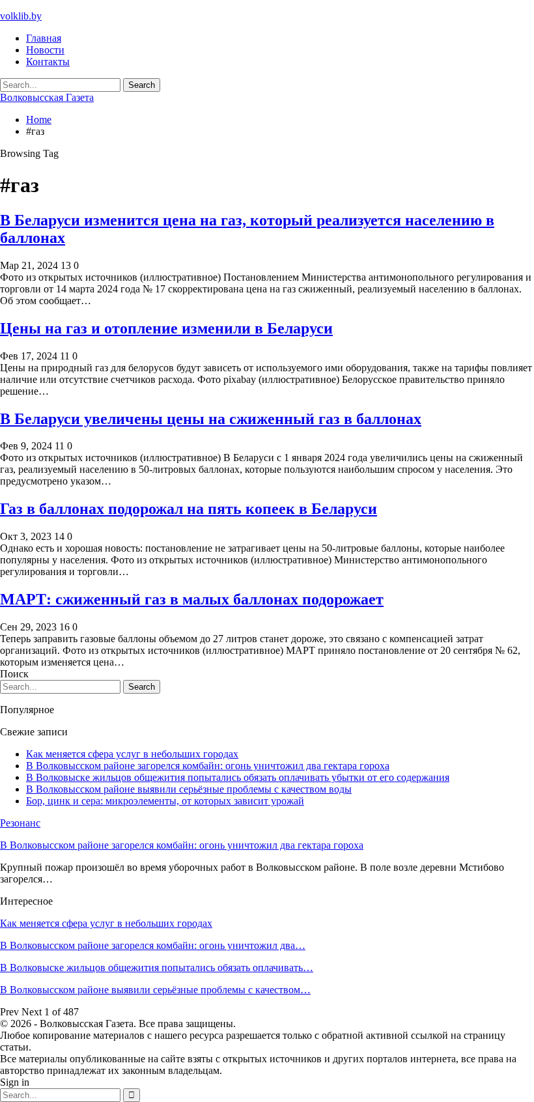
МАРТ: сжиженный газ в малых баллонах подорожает (192, 599)
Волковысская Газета (47, 97)
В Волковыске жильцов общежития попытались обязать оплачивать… (156, 967)
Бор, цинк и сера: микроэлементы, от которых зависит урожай (165, 800)
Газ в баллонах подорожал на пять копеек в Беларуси (188, 508)
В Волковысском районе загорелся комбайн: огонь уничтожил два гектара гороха (207, 765)
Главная (43, 38)
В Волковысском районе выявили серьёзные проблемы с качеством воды (189, 789)
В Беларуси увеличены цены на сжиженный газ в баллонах (210, 418)
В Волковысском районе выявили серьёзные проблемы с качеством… (155, 989)
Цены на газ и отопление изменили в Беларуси (166, 328)
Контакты (48, 61)
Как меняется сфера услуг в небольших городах (132, 753)
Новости (45, 49)
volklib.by (21, 15)
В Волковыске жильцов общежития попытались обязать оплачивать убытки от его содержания (237, 777)
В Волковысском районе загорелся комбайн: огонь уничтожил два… (152, 945)
